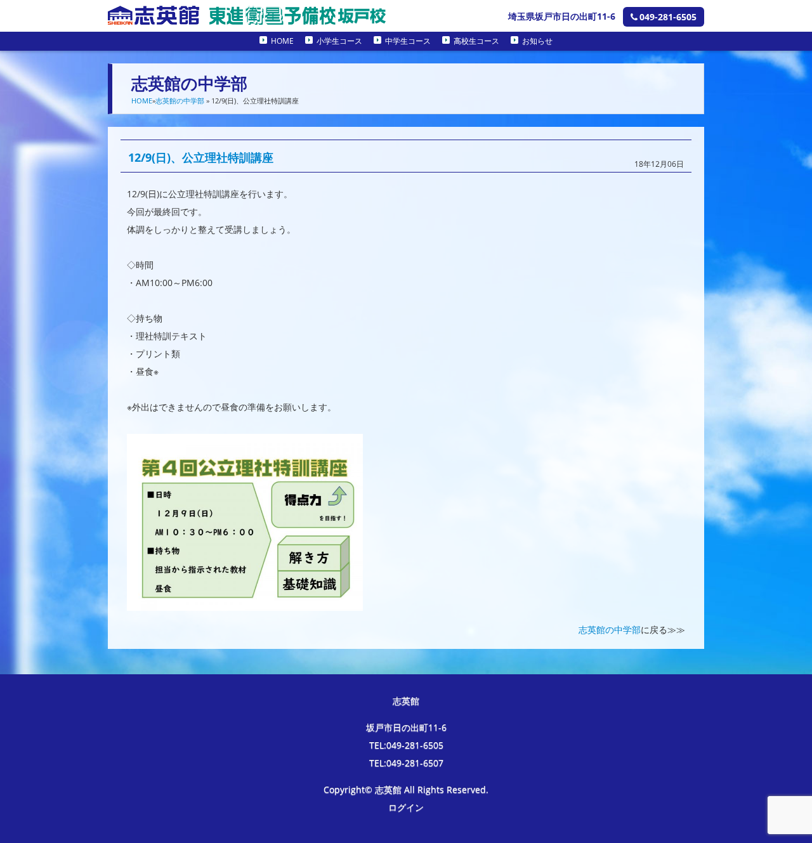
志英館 (406, 701)
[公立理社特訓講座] (245, 602)
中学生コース (408, 41)
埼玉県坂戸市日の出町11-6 (561, 16)
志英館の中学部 (179, 100)
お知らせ (537, 41)
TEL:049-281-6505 (406, 745)
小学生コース (339, 41)
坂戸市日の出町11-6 (406, 727)
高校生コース (476, 41)
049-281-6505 (668, 17)
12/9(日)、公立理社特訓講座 (200, 157)
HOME (282, 41)
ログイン (406, 807)
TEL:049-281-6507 (406, 763)
